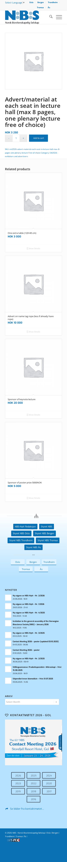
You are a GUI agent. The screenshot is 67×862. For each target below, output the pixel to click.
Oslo (31, 2)
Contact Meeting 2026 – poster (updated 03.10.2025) (36, 641)
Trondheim (53, 2)
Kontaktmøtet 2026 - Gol (30, 715)
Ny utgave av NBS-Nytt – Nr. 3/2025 (29, 633)
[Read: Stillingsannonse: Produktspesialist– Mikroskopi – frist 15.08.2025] (8, 669)
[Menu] (57, 17)
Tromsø (40, 7)
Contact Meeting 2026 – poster (26, 650)
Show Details (34, 248)
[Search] (49, 17)
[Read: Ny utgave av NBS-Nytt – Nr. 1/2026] (8, 606)
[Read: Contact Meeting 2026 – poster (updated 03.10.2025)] (8, 643)
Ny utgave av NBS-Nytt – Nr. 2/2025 (29, 658)
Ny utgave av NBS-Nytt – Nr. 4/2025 (29, 612)
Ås (49, 7)
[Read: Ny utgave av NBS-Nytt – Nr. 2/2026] (8, 598)
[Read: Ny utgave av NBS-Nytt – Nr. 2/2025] (8, 661)
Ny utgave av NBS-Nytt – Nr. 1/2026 (28, 604)
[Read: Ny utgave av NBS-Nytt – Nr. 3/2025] (8, 635)
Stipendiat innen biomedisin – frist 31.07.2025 (33, 678)
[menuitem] (31, 2)
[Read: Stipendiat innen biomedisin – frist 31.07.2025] (8, 681)
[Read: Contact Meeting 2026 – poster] (8, 652)
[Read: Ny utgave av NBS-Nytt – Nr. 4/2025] (8, 615)
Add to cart (38, 138)
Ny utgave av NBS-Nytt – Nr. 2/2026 (29, 595)
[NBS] (28, 17)
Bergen (40, 2)
